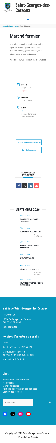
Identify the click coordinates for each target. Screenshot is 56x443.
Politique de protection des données (20, 388)
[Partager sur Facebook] (18, 185)
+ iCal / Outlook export (28, 150)
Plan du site (8, 382)
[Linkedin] (30, 185)
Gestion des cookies (12, 391)
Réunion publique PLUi (29, 269)
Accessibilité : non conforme (16, 379)
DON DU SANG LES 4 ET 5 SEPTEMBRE (29, 220)
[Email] (36, 185)
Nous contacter (10, 326)
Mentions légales (11, 385)
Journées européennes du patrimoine (31, 284)
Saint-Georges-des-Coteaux (32, 7)
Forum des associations (31, 231)
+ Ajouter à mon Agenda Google (29, 142)
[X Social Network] (24, 185)
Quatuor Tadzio (27, 258)
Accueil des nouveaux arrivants (29, 246)
